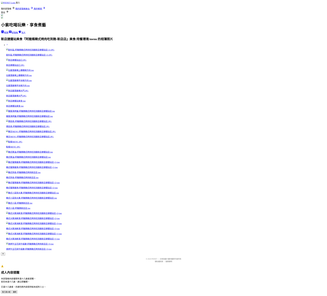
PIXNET (154, 259)
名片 (23, 33)
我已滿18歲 (6, 292)
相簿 (6, 33)
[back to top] (3, 254)
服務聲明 (169, 261)
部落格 (15, 33)
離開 (14, 292)
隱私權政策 (159, 261)
